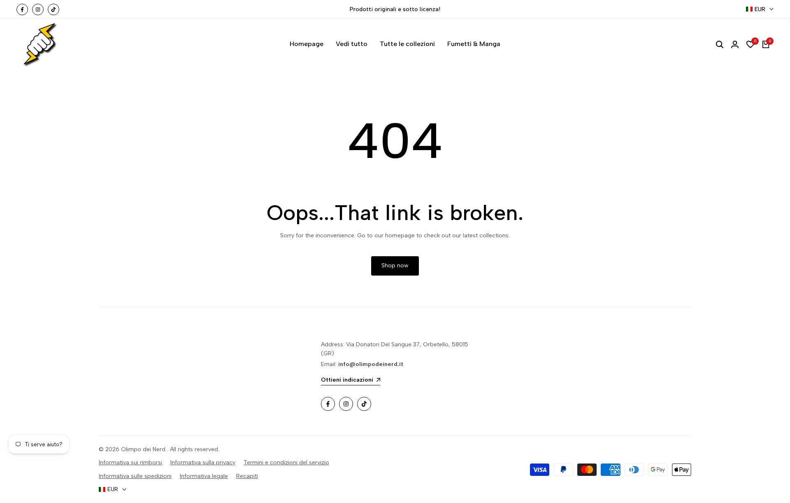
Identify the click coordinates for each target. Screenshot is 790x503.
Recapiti (247, 476)
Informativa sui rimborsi (130, 462)
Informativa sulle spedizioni (135, 476)
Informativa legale (204, 476)
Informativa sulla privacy (202, 462)
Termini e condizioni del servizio (286, 462)
